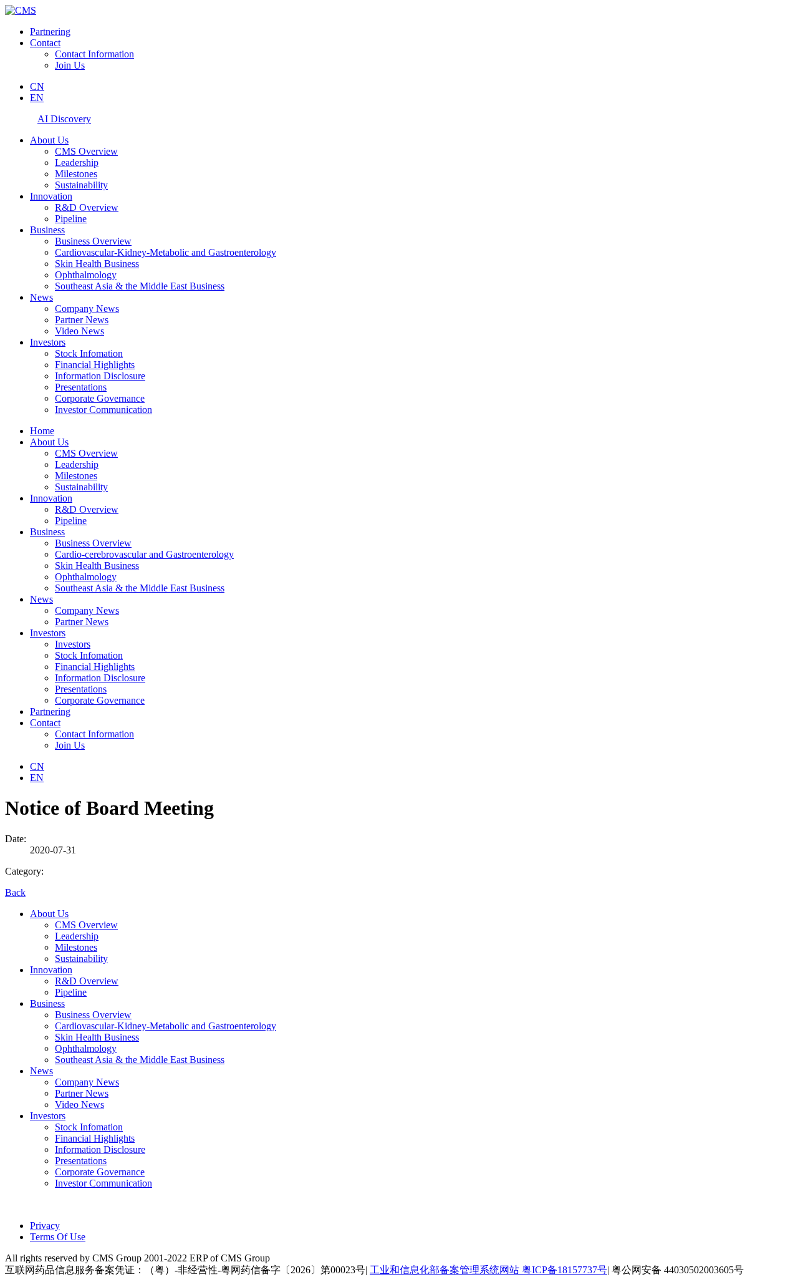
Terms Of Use (57, 1236)
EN (37, 97)
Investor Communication (103, 409)
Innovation (51, 196)
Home (42, 430)
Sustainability (81, 185)
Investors (47, 342)
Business (47, 230)
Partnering (50, 31)
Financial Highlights (95, 364)
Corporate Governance (100, 398)
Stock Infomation (89, 353)
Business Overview (93, 241)
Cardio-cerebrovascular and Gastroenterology (144, 554)
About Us (49, 140)
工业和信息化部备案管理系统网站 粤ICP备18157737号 (488, 1270)
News (41, 297)
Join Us (70, 65)
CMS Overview (86, 151)
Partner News (81, 319)
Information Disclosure (100, 376)
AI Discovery (64, 119)
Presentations (81, 387)
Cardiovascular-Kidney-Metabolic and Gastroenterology (165, 252)
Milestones (76, 173)
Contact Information (94, 54)
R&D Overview (86, 207)
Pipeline (71, 218)
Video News (79, 331)
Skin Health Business (97, 263)
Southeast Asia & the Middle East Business (139, 286)
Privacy (45, 1225)
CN (37, 86)
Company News (87, 308)
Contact (45, 42)
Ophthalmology (86, 275)
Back (15, 892)
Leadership (77, 162)
